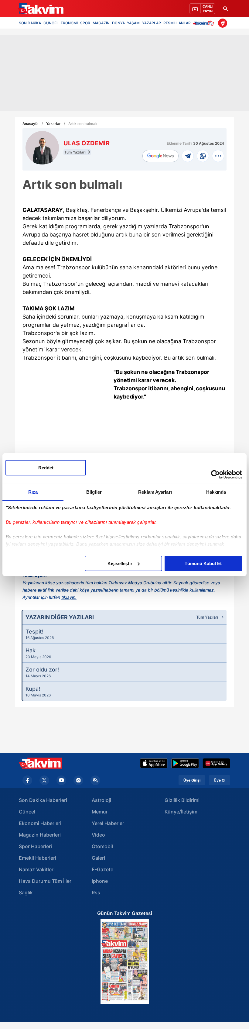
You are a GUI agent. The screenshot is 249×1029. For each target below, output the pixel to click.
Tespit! (40, 634)
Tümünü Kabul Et (203, 563)
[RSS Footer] (95, 780)
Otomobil (102, 846)
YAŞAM (133, 23)
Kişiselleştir (119, 563)
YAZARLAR (151, 23)
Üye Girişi (191, 780)
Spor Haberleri (35, 846)
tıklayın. (69, 597)
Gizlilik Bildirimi (182, 800)
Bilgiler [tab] (94, 492)
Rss (96, 892)
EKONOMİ (69, 23)
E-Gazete (102, 869)
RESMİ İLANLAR (177, 23)
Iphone (100, 881)
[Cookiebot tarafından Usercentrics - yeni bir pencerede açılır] (215, 474)
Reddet (45, 467)
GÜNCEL (51, 23)
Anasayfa (30, 124)
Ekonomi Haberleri (40, 823)
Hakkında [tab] (216, 492)
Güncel (27, 812)
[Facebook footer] (27, 780)
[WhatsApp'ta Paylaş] (203, 156)
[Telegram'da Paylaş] (188, 156)
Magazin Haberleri (40, 835)
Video (98, 835)
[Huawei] (216, 763)
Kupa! (38, 691)
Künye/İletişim (181, 812)
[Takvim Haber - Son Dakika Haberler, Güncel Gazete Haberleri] (40, 763)
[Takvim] (40, 8)
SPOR (85, 23)
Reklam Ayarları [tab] (155, 492)
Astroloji (101, 800)
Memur (100, 812)
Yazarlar (53, 124)
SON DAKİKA (30, 23)
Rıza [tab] (33, 492)
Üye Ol (219, 780)
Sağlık (26, 892)
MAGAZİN (101, 23)
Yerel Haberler (108, 823)
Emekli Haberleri (37, 858)
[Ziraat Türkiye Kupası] (222, 23)
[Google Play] (185, 763)
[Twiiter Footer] (44, 780)
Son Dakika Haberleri (43, 800)
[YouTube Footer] (61, 780)
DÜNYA (118, 23)
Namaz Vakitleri (37, 869)
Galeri (98, 858)
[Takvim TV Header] (204, 23)
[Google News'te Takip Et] (160, 156)
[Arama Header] (225, 8)
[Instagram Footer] (78, 780)
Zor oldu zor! (42, 672)
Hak (38, 653)
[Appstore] (154, 763)
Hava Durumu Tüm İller (45, 881)
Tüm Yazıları (75, 152)
